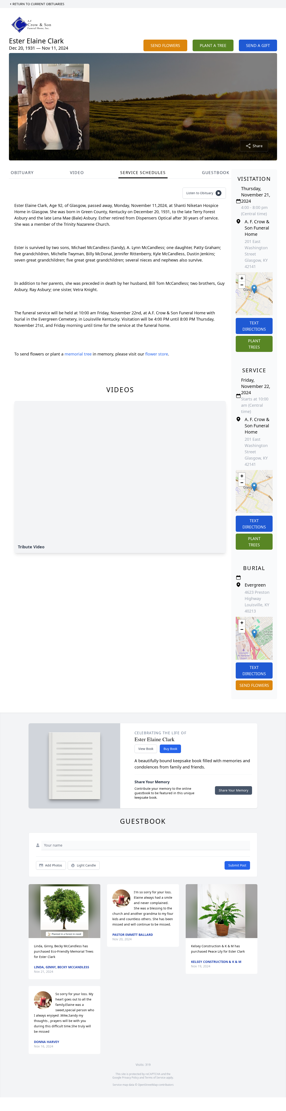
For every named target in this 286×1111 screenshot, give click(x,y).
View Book (145, 749)
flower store (156, 354)
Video (77, 172)
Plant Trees (254, 344)
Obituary (22, 172)
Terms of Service (155, 1077)
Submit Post (237, 865)
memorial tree (78, 354)
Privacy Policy (130, 1077)
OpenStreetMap (148, 1085)
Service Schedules (143, 172)
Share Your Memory (233, 790)
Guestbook (215, 172)
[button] (254, 289)
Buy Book (170, 749)
